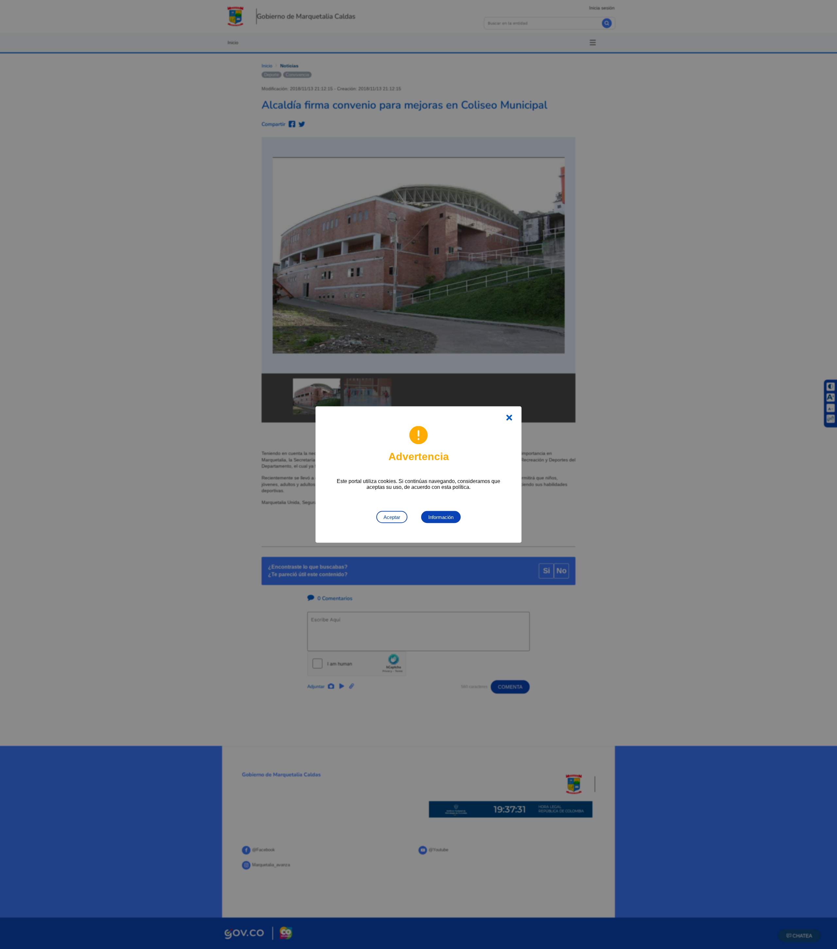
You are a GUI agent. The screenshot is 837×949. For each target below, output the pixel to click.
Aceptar (392, 517)
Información (440, 517)
